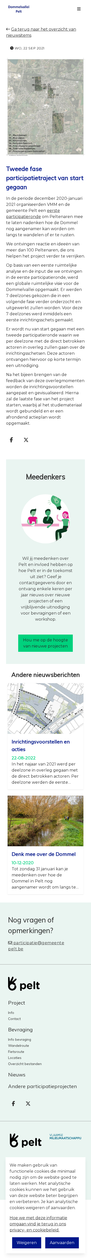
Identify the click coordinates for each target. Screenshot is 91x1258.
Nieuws (17, 1074)
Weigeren (27, 1242)
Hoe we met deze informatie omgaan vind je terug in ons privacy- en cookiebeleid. (38, 1223)
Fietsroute (16, 1051)
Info (11, 1012)
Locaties (14, 1057)
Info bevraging (19, 1039)
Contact (14, 1018)
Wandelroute (18, 1045)
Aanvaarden (62, 1242)
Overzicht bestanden (25, 1064)
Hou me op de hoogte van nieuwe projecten (45, 643)
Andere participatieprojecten (42, 1086)
